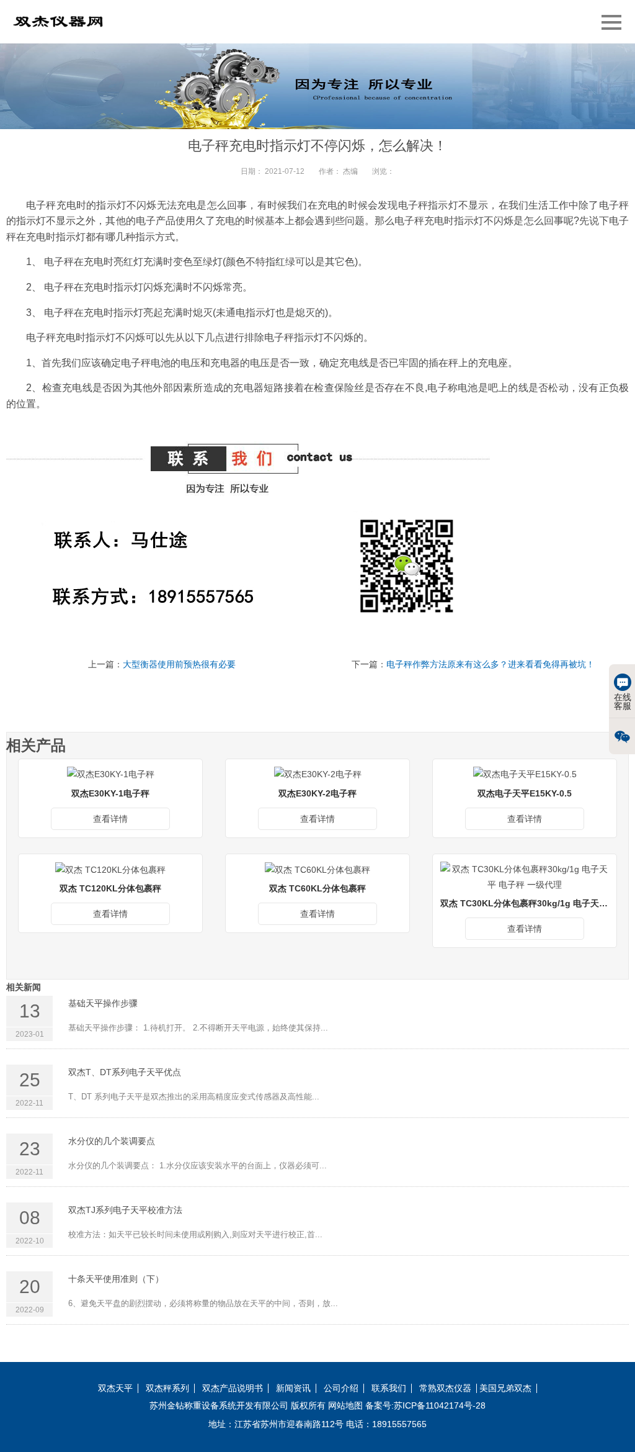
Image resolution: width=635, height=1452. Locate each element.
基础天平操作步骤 (103, 1003)
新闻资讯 (293, 1388)
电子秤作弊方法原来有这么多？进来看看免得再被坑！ (490, 664)
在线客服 (622, 701)
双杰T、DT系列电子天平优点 (124, 1072)
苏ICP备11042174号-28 (440, 1405)
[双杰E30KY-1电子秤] (110, 774)
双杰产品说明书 (232, 1388)
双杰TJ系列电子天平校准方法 (125, 1210)
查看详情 (110, 819)
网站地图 (345, 1405)
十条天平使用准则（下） (116, 1279)
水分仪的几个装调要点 (111, 1141)
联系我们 (388, 1388)
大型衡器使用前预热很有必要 (179, 664)
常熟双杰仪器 (445, 1388)
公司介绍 (341, 1388)
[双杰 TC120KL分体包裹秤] (110, 869)
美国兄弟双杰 (505, 1388)
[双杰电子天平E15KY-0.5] (525, 774)
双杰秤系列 (167, 1388)
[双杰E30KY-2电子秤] (318, 774)
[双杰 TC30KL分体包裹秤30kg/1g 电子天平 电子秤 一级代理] (524, 877)
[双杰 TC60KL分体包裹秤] (317, 869)
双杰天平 (115, 1388)
